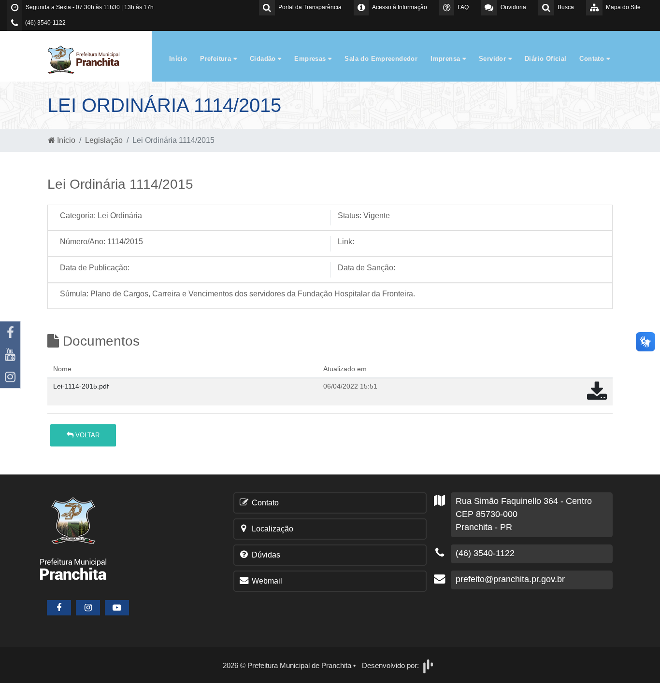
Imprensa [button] (446, 58)
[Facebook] (10, 332)
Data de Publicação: (94, 268)
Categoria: (78, 215)
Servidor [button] (493, 58)
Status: (349, 215)
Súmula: (74, 294)
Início (178, 58)
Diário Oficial (545, 58)
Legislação (104, 140)
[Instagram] (10, 377)
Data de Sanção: (366, 268)
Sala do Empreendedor (380, 58)
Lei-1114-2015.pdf (81, 386)
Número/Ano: (82, 241)
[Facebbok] (59, 607)
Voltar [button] (86, 435)
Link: (346, 241)
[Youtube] (10, 355)
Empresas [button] (311, 58)
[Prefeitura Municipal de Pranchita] (88, 59)
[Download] (597, 396)
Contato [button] (592, 58)
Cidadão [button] (264, 58)
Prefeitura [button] (216, 58)
